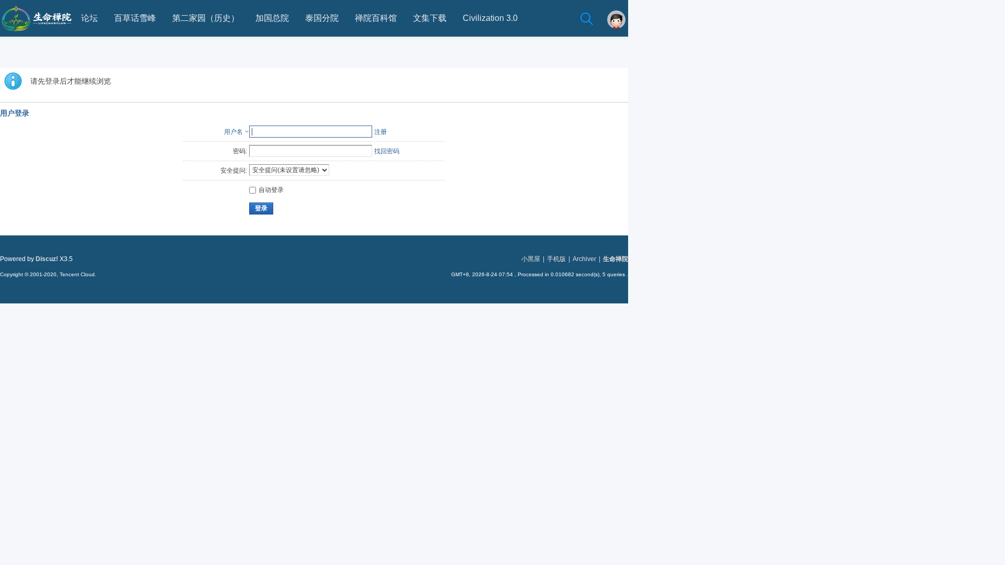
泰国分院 (322, 18)
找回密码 (386, 151)
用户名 (233, 131)
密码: (240, 151)
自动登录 (271, 190)
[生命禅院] (36, 34)
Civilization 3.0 (490, 18)
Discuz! (47, 259)
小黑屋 (530, 259)
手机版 (556, 259)
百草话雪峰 (135, 18)
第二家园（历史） (205, 18)
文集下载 (429, 18)
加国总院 (272, 18)
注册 (380, 131)
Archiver (584, 259)
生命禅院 (615, 259)
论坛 (89, 18)
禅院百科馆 (376, 18)
